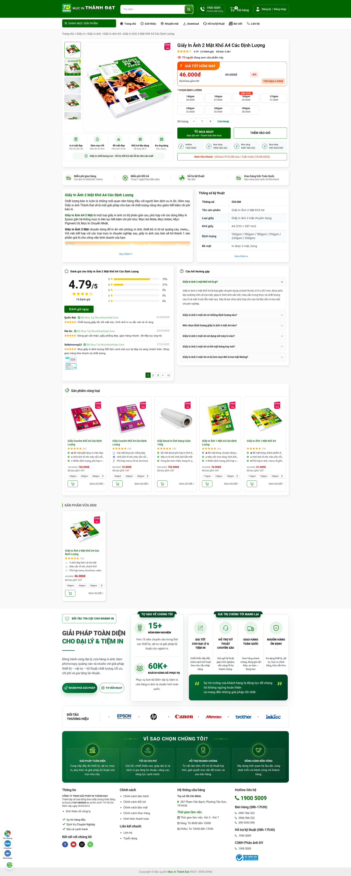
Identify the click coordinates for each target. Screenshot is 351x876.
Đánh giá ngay (79, 309)
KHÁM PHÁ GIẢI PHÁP (82, 687)
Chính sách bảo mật (135, 807)
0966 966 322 (246, 818)
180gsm (246, 97)
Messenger (7, 858)
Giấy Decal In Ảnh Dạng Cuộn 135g (174, 442)
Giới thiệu (150, 23)
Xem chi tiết (96, 483)
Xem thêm (241, 256)
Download (193, 23)
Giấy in (81, 33)
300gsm (246, 110)
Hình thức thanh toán (136, 818)
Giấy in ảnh (94, 33)
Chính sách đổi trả (134, 801)
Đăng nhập (280, 9)
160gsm (218, 98)
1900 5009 (244, 835)
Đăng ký (266, 9)
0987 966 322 (246, 813)
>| (168, 375)
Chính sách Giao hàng (136, 813)
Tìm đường (7, 838)
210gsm (274, 98)
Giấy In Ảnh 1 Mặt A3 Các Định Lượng (219, 442)
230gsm (190, 110)
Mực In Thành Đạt (178, 871)
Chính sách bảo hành (136, 796)
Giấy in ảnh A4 (112, 33)
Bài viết (237, 23)
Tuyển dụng (130, 838)
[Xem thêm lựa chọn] (103, 476)
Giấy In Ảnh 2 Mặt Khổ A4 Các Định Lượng (148, 33)
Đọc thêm (125, 253)
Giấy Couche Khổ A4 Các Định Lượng (129, 442)
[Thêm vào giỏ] (73, 483)
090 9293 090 (246, 822)
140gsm (190, 98)
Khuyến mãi (171, 23)
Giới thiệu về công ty (78, 811)
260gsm (218, 110)
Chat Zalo (8, 848)
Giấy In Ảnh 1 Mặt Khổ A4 (261, 440)
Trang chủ (130, 23)
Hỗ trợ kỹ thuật (216, 23)
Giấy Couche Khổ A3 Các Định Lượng (85, 442)
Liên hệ (255, 23)
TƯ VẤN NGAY (114, 687)
